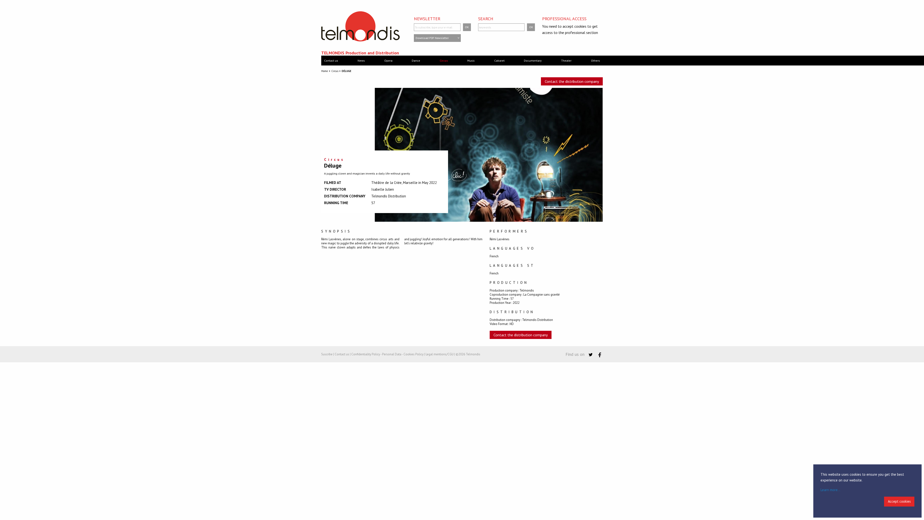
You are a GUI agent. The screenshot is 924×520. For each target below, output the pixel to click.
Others (595, 60)
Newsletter (427, 18)
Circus (444, 60)
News (361, 60)
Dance (416, 60)
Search (485, 18)
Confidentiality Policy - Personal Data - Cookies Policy (387, 354)
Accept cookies (899, 501)
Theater (566, 60)
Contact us (331, 60)
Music (471, 60)
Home (324, 71)
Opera (388, 60)
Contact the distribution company (572, 81)
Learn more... (830, 490)
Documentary (533, 60)
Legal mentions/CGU (440, 354)
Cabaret (499, 60)
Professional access (564, 18)
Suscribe (327, 354)
